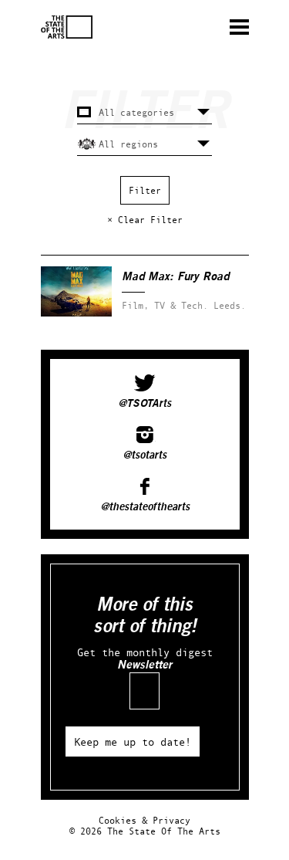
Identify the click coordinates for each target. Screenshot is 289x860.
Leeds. (229, 305)
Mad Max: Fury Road (175, 277)
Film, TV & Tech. (165, 305)
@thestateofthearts (145, 507)
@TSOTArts (144, 403)
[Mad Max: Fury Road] (76, 313)
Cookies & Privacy (144, 820)
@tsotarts (144, 455)
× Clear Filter (145, 219)
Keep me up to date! (132, 741)
